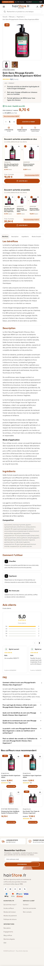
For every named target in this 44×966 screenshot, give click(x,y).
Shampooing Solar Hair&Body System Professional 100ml (10, 812)
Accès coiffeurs (9, 908)
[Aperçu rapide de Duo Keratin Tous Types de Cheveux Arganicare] (40, 792)
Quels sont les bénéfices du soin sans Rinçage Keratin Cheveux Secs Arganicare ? (22, 714)
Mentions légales (9, 939)
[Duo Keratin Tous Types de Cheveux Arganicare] (33, 798)
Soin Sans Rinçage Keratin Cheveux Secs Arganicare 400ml (11, 165)
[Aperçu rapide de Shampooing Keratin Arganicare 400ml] (38, 146)
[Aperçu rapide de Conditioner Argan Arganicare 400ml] (40, 756)
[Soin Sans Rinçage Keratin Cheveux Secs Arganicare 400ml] (12, 153)
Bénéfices (5, 236)
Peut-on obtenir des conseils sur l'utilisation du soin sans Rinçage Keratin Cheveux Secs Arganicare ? (22, 740)
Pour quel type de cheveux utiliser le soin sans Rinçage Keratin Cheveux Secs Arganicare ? (22, 706)
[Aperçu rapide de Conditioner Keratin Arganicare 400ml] (18, 756)
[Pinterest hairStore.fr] (20, 889)
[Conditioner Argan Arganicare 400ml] (33, 762)
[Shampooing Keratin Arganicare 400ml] (31, 153)
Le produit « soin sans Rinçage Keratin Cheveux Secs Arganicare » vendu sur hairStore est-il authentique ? (22, 730)
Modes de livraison (10, 912)
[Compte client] (37, 7)
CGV (5, 943)
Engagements (8, 932)
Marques (12, 17)
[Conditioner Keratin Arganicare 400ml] (11, 762)
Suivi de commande (29, 908)
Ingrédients (25, 236)
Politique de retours (10, 919)
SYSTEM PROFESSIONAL (10, 809)
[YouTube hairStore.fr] (15, 889)
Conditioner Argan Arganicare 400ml (32, 776)
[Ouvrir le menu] (4, 7)
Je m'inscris (22, 864)
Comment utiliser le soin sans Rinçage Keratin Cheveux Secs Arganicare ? (22, 684)
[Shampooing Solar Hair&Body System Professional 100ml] (11, 798)
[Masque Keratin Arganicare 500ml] (35, 200)
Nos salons (7, 928)
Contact (25, 904)
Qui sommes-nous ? (10, 904)
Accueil (5, 17)
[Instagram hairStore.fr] (10, 889)
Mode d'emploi (36, 236)
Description (15, 236)
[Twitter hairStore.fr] (25, 889)
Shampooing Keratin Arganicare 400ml (28, 164)
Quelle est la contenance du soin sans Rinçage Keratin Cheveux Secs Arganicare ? (22, 721)
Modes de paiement (10, 916)
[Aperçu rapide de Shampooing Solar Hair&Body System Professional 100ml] (18, 792)
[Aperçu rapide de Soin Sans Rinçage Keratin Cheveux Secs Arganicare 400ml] (19, 146)
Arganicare (20, 17)
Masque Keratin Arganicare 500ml (34, 209)
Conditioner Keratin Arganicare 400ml (10, 776)
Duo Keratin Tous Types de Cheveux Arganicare (31, 812)
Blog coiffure (8, 935)
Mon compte (27, 912)
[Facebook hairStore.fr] (5, 889)
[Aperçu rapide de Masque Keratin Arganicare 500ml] (38, 197)
